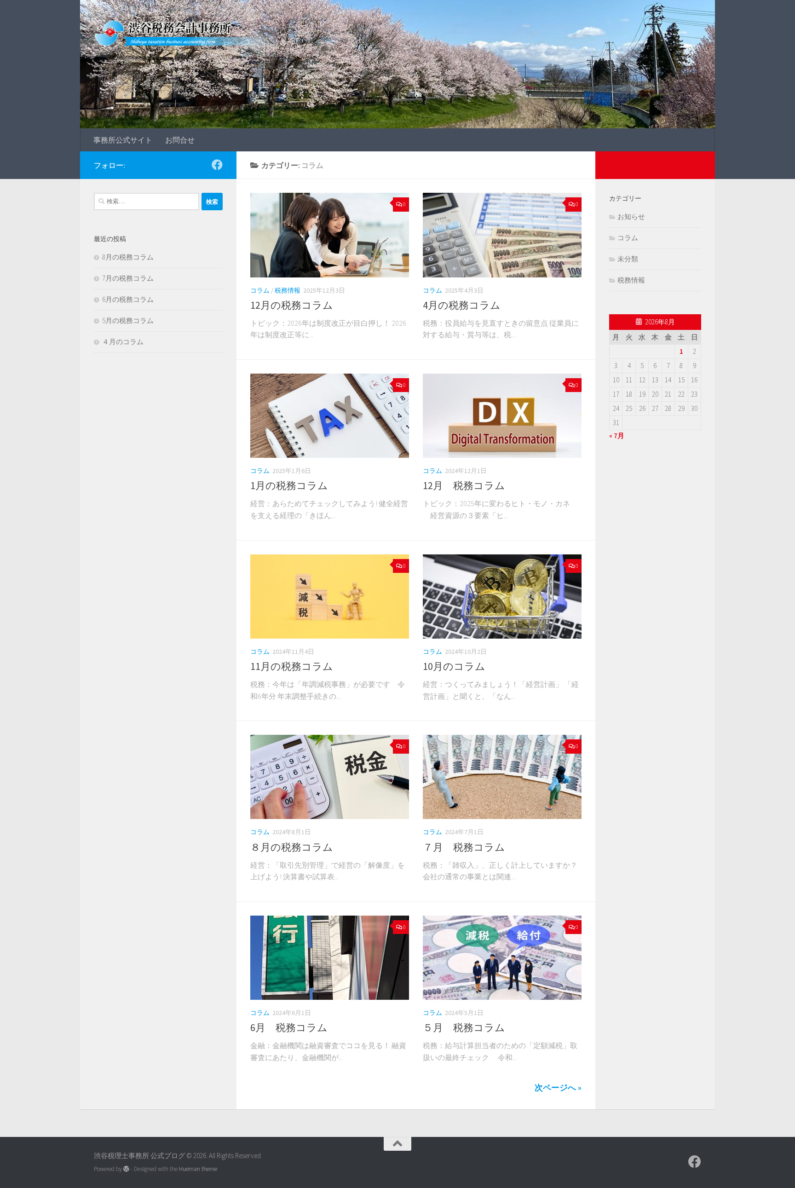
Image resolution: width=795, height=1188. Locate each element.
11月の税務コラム (291, 666)
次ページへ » (558, 1087)
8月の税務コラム (128, 257)
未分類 (627, 258)
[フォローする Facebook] (217, 164)
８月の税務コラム (291, 847)
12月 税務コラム (464, 485)
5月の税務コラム (128, 320)
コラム (260, 290)
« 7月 (616, 435)
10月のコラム (454, 666)
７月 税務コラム (464, 847)
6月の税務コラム (128, 299)
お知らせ (631, 216)
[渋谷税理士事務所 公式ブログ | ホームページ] (190, 32)
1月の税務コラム (289, 485)
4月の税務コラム (462, 305)
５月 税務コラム (464, 1027)
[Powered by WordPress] (126, 1169)
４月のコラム (123, 341)
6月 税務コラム (289, 1027)
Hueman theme (198, 1169)
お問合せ (180, 139)
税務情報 (287, 290)
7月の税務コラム (128, 278)
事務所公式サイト (122, 139)
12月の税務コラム (291, 305)
